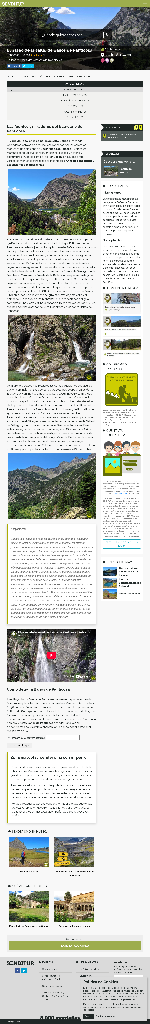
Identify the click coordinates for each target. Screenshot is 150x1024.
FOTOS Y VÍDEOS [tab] (75, 106)
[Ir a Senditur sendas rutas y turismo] (13, 4)
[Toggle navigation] (145, 3)
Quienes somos (49, 969)
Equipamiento (86, 976)
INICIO (18, 76)
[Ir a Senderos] (103, 60)
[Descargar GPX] (140, 127)
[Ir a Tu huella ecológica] (122, 389)
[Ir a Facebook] (17, 970)
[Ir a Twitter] (24, 970)
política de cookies (126, 1004)
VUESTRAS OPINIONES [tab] (75, 111)
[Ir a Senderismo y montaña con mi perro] (122, 303)
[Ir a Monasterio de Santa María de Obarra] (28, 906)
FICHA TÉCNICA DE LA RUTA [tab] (75, 100)
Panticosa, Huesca (18, 54)
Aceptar (88, 1016)
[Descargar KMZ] (136, 127)
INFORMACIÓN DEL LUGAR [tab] (75, 89)
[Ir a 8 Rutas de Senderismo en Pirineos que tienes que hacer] (122, 349)
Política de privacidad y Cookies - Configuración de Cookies (55, 996)
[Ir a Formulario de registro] (122, 458)
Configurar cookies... (106, 1016)
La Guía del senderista (90, 969)
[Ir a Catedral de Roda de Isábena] (74, 906)
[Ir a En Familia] (107, 60)
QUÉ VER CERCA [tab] (75, 117)
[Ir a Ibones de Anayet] (28, 852)
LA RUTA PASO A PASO (75, 945)
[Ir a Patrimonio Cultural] (112, 60)
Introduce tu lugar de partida (26, 737)
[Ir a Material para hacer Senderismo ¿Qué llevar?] (122, 326)
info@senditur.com (119, 494)
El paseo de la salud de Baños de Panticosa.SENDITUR (122, 136)
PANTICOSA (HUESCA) (32, 76)
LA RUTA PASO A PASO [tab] (75, 95)
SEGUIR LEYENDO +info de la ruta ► (122, 544)
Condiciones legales (52, 986)
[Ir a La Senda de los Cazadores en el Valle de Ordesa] (74, 852)
